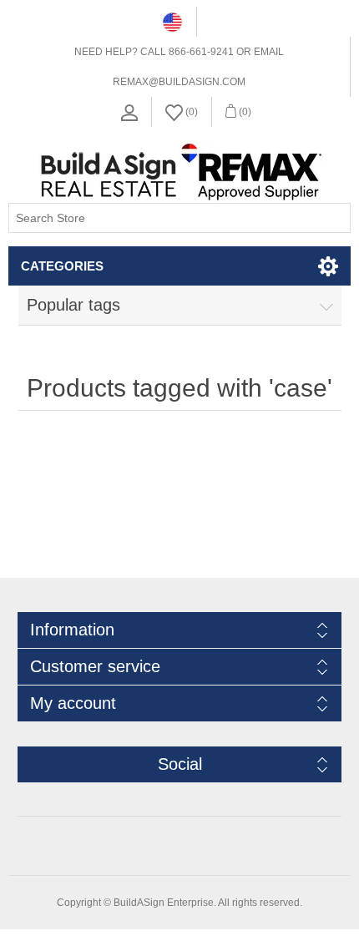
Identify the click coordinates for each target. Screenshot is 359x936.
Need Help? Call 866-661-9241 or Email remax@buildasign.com (179, 67)
